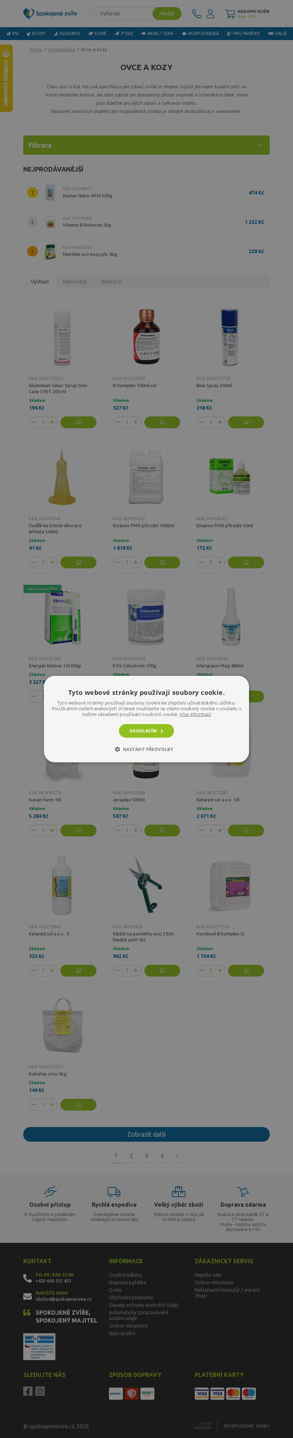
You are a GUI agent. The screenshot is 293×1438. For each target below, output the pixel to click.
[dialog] (146, 719)
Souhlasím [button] (143, 730)
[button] (146, 749)
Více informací (195, 714)
